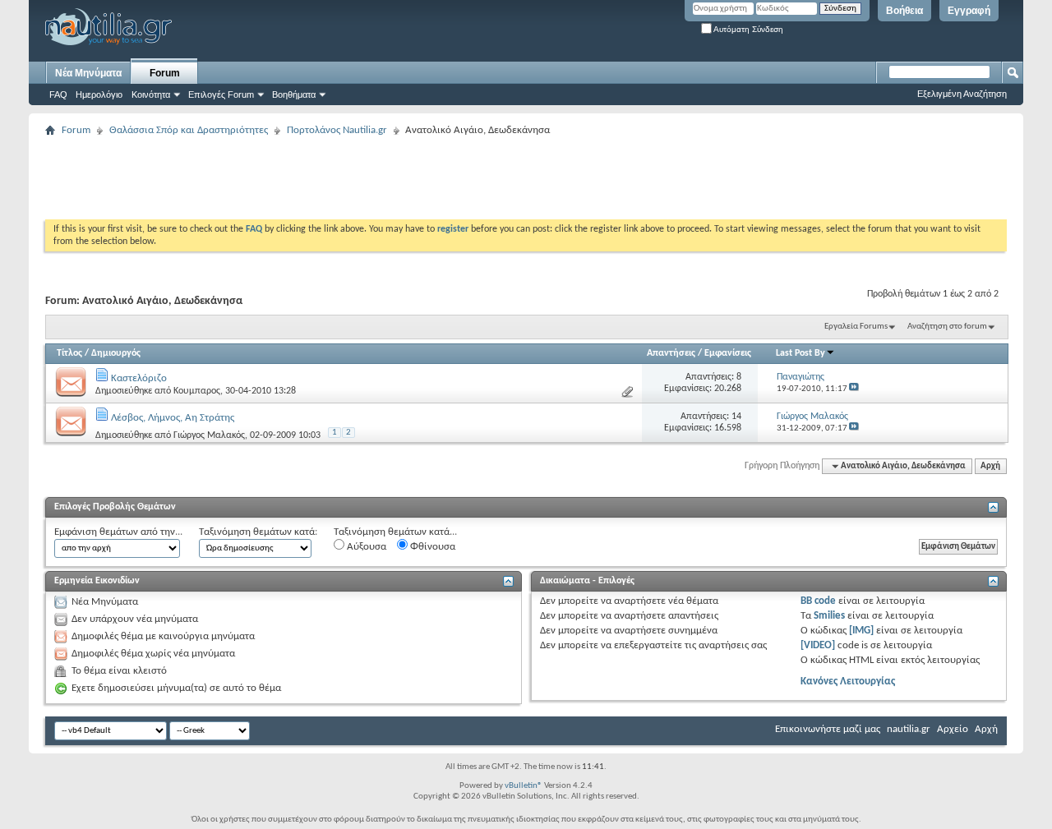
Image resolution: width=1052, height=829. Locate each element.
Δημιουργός (116, 353)
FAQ (58, 94)
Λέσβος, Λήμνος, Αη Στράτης (172, 417)
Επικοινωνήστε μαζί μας (827, 729)
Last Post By (800, 353)
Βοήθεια (904, 10)
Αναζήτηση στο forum (947, 326)
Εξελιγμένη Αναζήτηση (962, 94)
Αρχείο (952, 729)
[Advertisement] (344, 178)
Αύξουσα (365, 546)
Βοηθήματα (294, 94)
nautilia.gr (908, 729)
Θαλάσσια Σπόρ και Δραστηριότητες (188, 130)
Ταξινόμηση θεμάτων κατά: (258, 532)
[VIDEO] (818, 645)
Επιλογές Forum (221, 94)
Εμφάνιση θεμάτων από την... (118, 532)
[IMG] (861, 630)
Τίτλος (69, 353)
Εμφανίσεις (727, 353)
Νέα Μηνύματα (88, 73)
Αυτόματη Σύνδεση (747, 29)
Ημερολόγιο (99, 94)
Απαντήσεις (671, 353)
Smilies (829, 615)
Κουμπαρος (196, 391)
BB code (818, 601)
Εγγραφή (969, 10)
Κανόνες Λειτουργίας (848, 681)
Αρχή (990, 466)
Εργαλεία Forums (856, 326)
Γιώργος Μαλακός (209, 435)
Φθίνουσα (431, 546)
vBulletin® (523, 785)
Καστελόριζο (139, 378)
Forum (165, 73)
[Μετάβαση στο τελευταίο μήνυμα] (854, 389)
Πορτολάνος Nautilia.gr (337, 130)
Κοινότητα (151, 94)
